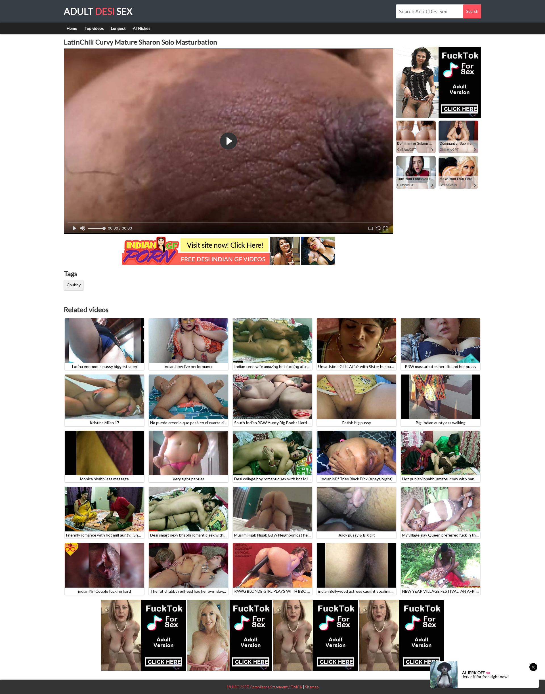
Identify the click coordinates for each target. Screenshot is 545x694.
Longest (118, 28)
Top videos (94, 28)
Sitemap (312, 687)
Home (72, 28)
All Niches (141, 28)
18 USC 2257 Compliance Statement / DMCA (264, 687)
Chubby (74, 284)
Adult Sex (98, 11)
